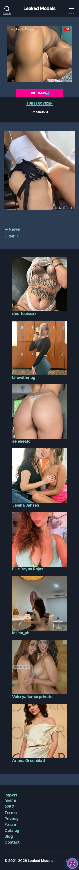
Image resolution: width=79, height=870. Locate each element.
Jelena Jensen (25, 505)
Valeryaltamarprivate (32, 696)
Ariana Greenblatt (28, 760)
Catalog (11, 830)
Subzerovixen (39, 103)
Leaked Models (39, 8)
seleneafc (21, 441)
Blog (8, 836)
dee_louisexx (24, 313)
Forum (10, 824)
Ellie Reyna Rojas (27, 569)
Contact (12, 842)
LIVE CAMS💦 (39, 93)
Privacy (11, 818)
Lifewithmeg (23, 377)
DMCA (10, 801)
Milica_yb (20, 633)
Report (10, 795)
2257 (9, 807)
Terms (10, 812)
